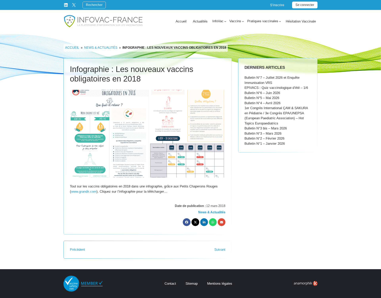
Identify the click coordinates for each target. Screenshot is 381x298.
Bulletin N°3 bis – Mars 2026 (265, 128)
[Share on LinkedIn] (204, 222)
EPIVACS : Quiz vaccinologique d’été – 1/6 (276, 88)
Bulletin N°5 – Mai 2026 (261, 98)
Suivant (219, 249)
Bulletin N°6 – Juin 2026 (262, 93)
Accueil (72, 47)
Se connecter (304, 5)
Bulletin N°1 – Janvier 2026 (264, 144)
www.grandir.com (83, 191)
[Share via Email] (221, 222)
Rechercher (94, 5)
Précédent (77, 249)
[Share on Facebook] (186, 222)
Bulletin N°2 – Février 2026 (264, 138)
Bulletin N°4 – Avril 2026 (262, 103)
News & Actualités (100, 47)
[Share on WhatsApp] (213, 222)
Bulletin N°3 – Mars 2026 (262, 133)
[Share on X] (195, 222)
